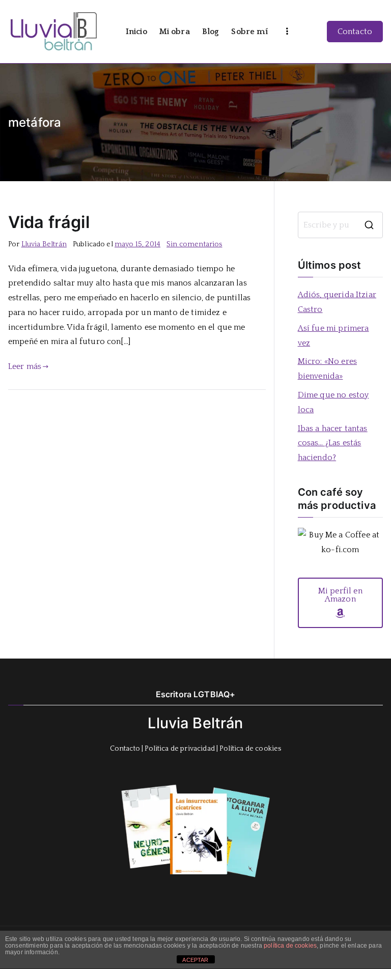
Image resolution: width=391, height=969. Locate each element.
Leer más (24, 366)
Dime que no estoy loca (333, 402)
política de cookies (290, 945)
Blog (210, 31)
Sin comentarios (194, 244)
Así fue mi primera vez (333, 336)
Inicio (136, 31)
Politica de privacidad (180, 749)
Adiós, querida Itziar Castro (337, 302)
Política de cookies (250, 749)
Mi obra (174, 31)
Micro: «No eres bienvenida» (327, 369)
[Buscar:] (340, 225)
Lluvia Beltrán (44, 244)
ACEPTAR (195, 960)
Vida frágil (49, 222)
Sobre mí (249, 31)
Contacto (355, 31)
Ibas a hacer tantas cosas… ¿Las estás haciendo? (333, 443)
